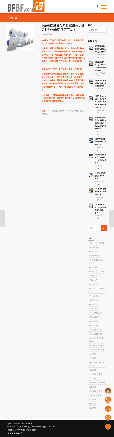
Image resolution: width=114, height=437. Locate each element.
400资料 (101, 345)
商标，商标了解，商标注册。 (96, 364)
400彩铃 (101, 271)
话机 (100, 391)
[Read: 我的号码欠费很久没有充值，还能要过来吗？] (90, 82)
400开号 (92, 271)
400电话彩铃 (94, 308)
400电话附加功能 (95, 334)
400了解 (92, 243)
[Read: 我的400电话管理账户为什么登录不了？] (90, 140)
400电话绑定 (94, 321)
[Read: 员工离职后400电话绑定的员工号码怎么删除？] (90, 47)
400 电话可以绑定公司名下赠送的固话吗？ (100, 191)
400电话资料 (94, 325)
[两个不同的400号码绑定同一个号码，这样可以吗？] (2, 218)
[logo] (26, 6)
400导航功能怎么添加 (96, 261)
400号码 (92, 251)
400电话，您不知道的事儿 (96, 339)
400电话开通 (94, 304)
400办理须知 (94, 247)
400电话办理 (94, 300)
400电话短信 (94, 317)
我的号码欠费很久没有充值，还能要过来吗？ (100, 83)
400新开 (92, 275)
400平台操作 (94, 267)
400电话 (92, 284)
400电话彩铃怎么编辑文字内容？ (100, 176)
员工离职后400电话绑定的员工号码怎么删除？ (100, 49)
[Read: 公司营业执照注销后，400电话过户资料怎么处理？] (90, 156)
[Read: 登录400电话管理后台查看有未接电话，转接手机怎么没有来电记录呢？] (90, 119)
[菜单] (102, 6)
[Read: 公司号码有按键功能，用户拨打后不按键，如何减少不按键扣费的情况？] (90, 97)
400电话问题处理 (95, 329)
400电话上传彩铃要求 (96, 290)
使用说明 (92, 358)
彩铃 (100, 374)
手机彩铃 (92, 378)
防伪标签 (92, 399)
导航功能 (92, 369)
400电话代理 (94, 295)
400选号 (92, 349)
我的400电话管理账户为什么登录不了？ (100, 142)
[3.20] (20, 37)
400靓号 (101, 349)
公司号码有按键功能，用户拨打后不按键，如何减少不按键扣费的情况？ (100, 101)
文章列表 (12, 17)
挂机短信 (92, 382)
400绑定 (92, 345)
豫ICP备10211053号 (14, 433)
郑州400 (92, 395)
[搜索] (95, 6)
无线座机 (92, 386)
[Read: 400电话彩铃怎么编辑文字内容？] (90, 174)
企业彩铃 (92, 354)
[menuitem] (95, 6)
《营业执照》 (29, 423)
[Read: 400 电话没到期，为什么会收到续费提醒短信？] (90, 206)
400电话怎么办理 (95, 312)
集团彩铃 (92, 408)
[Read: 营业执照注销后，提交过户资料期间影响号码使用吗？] (90, 63)
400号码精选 (94, 255)
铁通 (99, 395)
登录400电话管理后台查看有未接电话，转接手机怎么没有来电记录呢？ (100, 123)
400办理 (101, 243)
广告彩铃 (92, 374)
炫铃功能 (92, 391)
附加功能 (92, 403)
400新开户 (93, 280)
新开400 (102, 382)
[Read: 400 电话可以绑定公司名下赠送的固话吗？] (90, 190)
